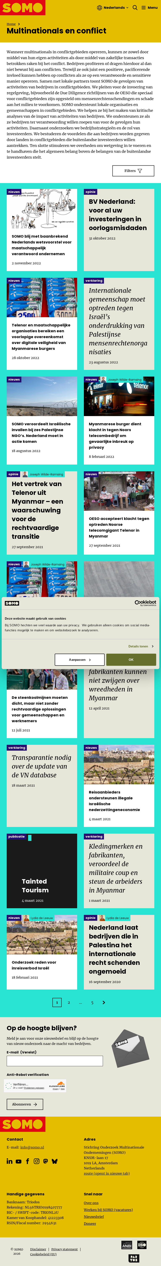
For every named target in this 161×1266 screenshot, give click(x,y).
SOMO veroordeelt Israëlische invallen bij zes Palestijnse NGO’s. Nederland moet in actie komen (41, 432)
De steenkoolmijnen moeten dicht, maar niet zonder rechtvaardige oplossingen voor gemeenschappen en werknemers (40, 709)
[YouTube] (18, 1161)
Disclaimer (38, 1249)
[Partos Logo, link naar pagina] (134, 1258)
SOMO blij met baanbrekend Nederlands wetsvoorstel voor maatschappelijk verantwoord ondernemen (42, 245)
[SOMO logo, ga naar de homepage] (23, 7)
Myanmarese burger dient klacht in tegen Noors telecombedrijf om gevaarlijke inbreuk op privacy (115, 435)
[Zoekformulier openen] (135, 8)
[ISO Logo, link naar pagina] (142, 1245)
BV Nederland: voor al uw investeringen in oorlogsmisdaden (118, 214)
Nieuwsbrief (94, 1217)
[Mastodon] (45, 1161)
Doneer (90, 1223)
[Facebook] (27, 1161)
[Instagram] (36, 1161)
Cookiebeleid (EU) (43, 1254)
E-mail (21, 1052)
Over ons (91, 1203)
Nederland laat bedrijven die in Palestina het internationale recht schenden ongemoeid (114, 949)
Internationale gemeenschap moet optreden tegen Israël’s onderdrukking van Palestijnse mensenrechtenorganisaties (118, 321)
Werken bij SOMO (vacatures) (108, 1210)
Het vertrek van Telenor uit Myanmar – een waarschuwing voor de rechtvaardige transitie (37, 510)
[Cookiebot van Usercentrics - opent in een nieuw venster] (137, 603)
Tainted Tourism (35, 886)
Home (11, 24)
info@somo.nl (32, 1147)
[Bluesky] (54, 1161)
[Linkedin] (9, 1161)
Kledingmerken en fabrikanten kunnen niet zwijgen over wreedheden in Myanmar (118, 680)
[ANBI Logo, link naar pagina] (126, 1245)
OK (131, 659)
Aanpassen (77, 659)
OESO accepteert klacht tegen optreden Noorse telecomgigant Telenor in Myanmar (119, 527)
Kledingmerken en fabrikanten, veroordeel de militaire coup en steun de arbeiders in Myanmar (116, 868)
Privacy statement (64, 1249)
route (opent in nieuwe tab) (107, 1173)
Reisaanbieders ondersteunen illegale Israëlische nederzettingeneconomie (114, 801)
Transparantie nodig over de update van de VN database (41, 766)
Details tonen (138, 646)
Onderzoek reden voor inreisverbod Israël (34, 965)
